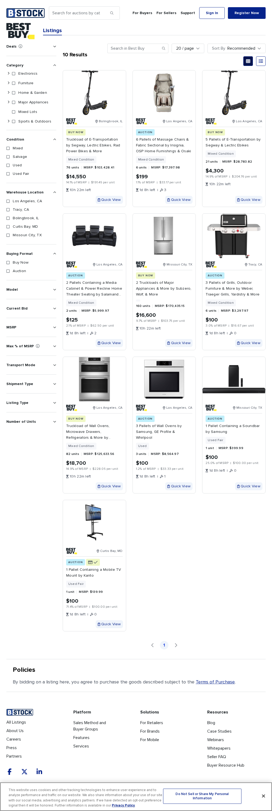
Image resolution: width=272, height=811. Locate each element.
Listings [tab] (52, 30)
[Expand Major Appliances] (8, 102)
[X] (24, 771)
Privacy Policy (123, 805)
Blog (211, 722)
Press (11, 747)
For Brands (150, 731)
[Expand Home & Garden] (8, 93)
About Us (15, 730)
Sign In (212, 13)
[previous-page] (152, 645)
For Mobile (149, 739)
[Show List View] (261, 61)
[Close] (263, 796)
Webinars (215, 739)
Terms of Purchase (215, 682)
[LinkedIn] (39, 771)
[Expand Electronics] (8, 73)
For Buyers (142, 13)
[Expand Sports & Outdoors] (8, 121)
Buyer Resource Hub (225, 765)
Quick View (111, 199)
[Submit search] (112, 13)
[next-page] (176, 645)
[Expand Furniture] (8, 83)
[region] (136, 796)
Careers (13, 739)
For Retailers (151, 722)
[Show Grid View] (248, 61)
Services (81, 746)
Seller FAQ (216, 756)
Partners (14, 756)
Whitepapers (219, 748)
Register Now (247, 13)
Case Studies (219, 731)
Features (81, 737)
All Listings (16, 722)
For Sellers (166, 13)
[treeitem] (30, 73)
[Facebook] (9, 771)
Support (188, 13)
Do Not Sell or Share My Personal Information (202, 796)
